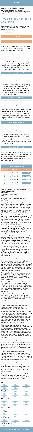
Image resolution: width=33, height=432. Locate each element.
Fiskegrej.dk (11, 48)
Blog (9, 429)
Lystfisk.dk (4, 48)
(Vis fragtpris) (8, 32)
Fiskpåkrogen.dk (22, 48)
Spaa (16, 3)
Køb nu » (16, 41)
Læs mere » (16, 36)
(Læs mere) (10, 29)
